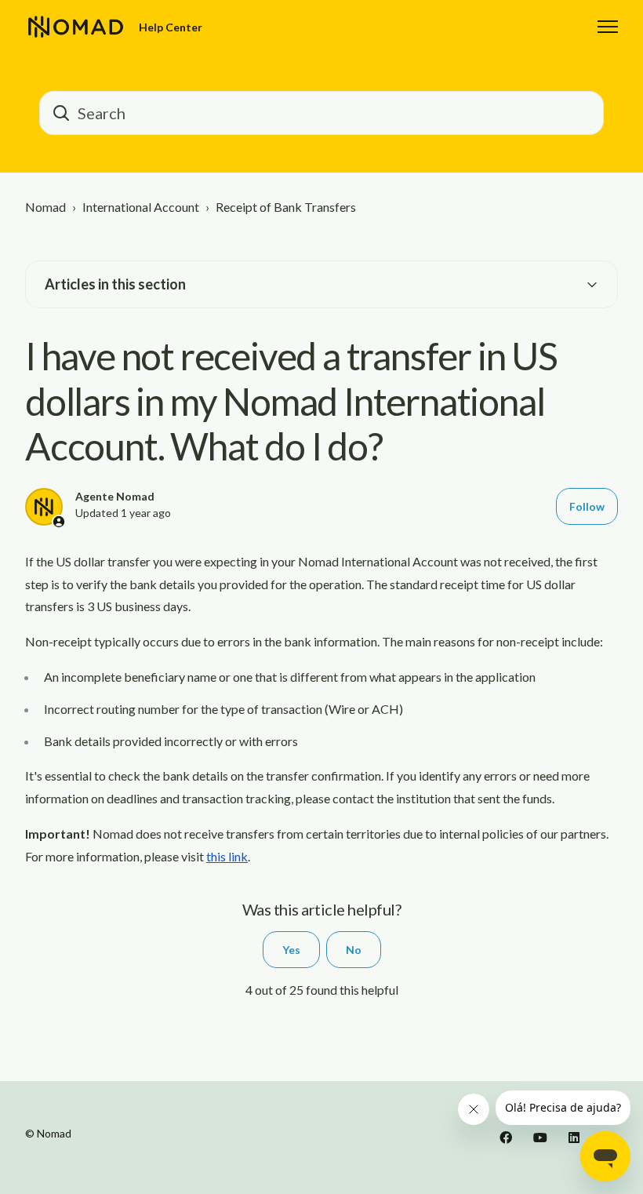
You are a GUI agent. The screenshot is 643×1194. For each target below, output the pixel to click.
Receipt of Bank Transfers (286, 206)
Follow (587, 506)
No (353, 949)
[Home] (75, 27)
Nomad (45, 206)
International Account (140, 206)
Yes (291, 949)
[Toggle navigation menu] (607, 26)
